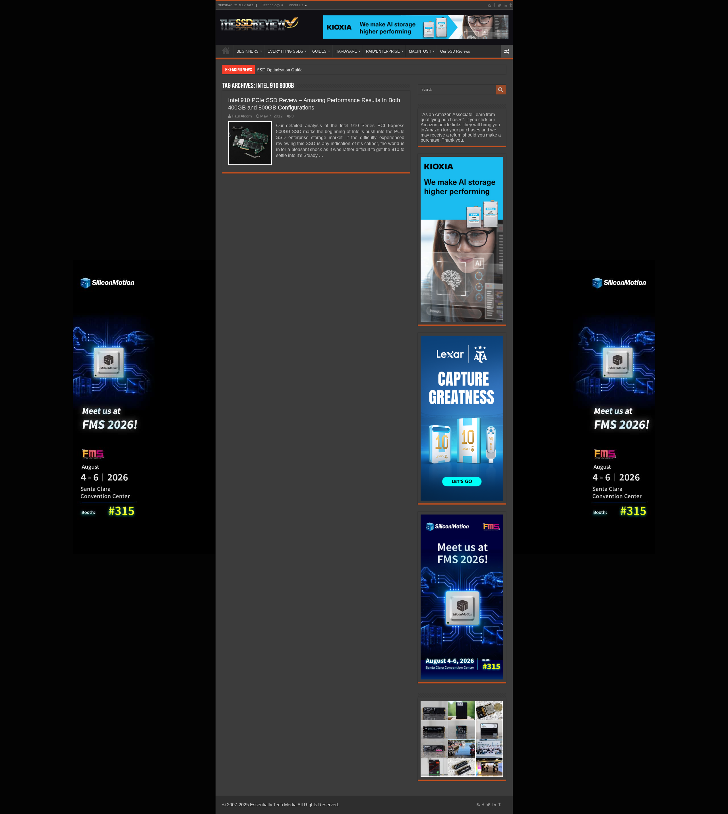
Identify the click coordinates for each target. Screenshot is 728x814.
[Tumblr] (510, 5)
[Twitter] (499, 5)
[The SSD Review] (259, 22)
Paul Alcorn (242, 116)
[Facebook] (494, 5)
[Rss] (489, 5)
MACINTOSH (420, 51)
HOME (225, 51)
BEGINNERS (247, 51)
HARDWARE (346, 51)
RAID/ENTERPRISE (383, 51)
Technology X (272, 5)
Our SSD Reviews (455, 51)
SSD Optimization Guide (279, 69)
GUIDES (319, 51)
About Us (296, 5)
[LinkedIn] (505, 5)
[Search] (501, 89)
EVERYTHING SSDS (285, 51)
